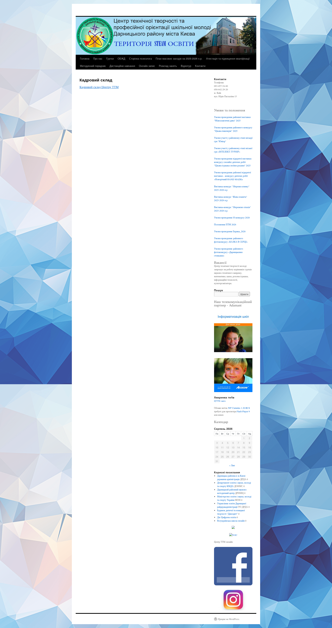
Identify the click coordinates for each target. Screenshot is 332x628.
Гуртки (110, 58)
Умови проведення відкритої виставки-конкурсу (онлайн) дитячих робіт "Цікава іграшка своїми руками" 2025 (233, 162)
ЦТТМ (217, 401)
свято (223, 401)
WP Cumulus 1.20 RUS (239, 407)
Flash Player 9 (243, 411)
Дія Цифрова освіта (226, 517)
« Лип (232, 465)
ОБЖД (121, 58)
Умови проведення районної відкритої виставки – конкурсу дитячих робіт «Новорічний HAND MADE (232, 176)
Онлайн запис (147, 66)
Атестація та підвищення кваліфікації (228, 58)
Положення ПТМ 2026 (225, 224)
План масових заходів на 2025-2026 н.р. (179, 58)
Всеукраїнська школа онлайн (231, 520)
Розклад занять (168, 66)
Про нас (97, 58)
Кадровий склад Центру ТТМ (99, 87)
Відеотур (186, 66)
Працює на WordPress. (229, 619)
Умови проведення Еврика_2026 (230, 231)
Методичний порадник (93, 66)
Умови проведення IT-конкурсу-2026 (232, 217)
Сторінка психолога (140, 58)
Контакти (200, 66)
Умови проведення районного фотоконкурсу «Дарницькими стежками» (228, 252)
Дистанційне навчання (122, 66)
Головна (84, 58)
